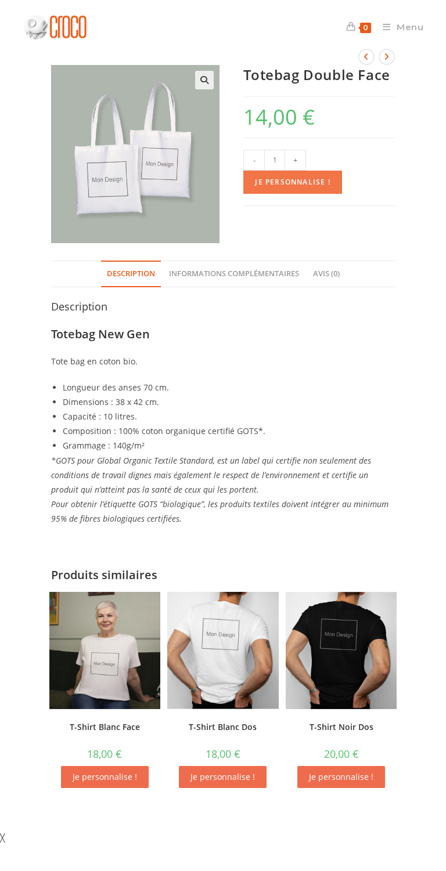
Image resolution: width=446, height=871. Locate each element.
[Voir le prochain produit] (387, 57)
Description (131, 274)
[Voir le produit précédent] (366, 57)
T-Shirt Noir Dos (341, 726)
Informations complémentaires (234, 274)
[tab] (131, 274)
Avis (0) (326, 274)
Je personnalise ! (292, 182)
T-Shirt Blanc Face (105, 726)
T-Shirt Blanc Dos (223, 726)
